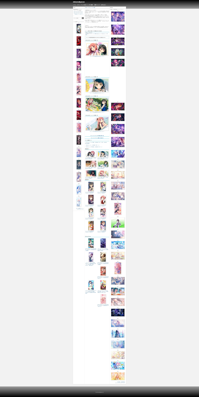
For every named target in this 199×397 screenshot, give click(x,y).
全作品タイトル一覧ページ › (79, 14)
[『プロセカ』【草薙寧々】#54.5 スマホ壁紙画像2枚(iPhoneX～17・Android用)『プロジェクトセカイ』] (78, 29)
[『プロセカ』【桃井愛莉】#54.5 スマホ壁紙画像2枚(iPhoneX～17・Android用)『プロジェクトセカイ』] (78, 66)
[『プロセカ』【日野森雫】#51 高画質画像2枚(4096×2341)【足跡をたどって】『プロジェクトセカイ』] (118, 234)
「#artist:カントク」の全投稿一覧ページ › (92, 145)
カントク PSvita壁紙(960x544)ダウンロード (97, 56)
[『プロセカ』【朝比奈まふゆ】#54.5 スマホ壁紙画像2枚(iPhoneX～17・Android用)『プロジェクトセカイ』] (78, 152)
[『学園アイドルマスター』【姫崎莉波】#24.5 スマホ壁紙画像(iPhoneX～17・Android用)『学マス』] (78, 78)
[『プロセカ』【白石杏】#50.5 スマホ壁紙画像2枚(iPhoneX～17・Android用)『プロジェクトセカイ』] (78, 41)
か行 (76, 11)
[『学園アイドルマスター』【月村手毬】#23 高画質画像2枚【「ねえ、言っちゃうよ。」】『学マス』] (118, 209)
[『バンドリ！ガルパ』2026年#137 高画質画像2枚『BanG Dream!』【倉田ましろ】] (118, 16)
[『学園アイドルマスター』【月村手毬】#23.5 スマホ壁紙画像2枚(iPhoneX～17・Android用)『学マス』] (78, 90)
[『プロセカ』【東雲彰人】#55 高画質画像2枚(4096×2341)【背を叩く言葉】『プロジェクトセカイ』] (118, 107)
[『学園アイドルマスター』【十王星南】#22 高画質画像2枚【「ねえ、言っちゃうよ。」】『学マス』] (118, 268)
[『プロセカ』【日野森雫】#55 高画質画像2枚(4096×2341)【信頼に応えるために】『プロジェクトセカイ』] (118, 281)
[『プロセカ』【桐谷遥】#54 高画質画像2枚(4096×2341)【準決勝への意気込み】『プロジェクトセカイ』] (118, 196)
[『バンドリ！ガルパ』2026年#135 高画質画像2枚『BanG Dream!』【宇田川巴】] (118, 142)
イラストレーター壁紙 (92, 33)
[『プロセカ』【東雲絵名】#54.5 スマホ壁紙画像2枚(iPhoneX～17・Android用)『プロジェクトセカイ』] (78, 53)
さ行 (78, 11)
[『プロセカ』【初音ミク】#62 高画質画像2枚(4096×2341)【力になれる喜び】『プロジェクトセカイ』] (118, 245)
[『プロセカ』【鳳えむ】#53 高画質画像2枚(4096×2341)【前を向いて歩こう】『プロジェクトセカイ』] (118, 366)
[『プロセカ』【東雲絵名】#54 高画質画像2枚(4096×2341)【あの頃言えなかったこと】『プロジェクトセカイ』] (118, 41)
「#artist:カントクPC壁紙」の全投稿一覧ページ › (93, 146)
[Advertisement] (97, 67)
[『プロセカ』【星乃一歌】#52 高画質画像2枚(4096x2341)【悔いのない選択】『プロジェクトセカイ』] (118, 334)
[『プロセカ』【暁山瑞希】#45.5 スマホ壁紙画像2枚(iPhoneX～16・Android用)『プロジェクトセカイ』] (78, 202)
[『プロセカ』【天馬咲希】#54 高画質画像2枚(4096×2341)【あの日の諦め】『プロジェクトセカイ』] (118, 355)
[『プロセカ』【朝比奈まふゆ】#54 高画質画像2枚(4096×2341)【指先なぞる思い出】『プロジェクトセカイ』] (118, 323)
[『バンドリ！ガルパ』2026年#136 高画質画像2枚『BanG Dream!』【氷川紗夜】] (118, 29)
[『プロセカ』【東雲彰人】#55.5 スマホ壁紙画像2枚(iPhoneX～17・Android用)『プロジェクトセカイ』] (78, 103)
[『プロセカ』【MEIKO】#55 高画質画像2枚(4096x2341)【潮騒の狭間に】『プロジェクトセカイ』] (118, 117)
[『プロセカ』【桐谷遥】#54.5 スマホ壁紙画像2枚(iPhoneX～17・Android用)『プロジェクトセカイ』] (78, 177)
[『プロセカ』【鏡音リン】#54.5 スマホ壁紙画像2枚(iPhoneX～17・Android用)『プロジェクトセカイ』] (78, 165)
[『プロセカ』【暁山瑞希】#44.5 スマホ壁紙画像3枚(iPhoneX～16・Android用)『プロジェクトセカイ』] (78, 140)
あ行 (74, 11)
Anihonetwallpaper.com (79, 2)
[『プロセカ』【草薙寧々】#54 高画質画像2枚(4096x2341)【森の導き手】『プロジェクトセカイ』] (118, 52)
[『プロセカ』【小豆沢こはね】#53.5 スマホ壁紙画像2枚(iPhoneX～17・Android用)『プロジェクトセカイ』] (78, 115)
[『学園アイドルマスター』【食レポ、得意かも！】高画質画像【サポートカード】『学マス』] (118, 291)
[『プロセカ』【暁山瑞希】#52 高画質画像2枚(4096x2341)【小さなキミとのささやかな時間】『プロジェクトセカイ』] (118, 302)
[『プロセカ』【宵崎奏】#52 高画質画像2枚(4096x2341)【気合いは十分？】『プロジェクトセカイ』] (118, 154)
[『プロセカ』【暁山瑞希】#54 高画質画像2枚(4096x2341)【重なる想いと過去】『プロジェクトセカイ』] (118, 175)
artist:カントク (99, 33)
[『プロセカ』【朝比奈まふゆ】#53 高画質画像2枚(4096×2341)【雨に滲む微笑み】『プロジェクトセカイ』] (118, 312)
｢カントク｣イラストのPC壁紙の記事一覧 (97, 135)
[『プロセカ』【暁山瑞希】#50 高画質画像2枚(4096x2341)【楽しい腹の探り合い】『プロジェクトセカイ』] (118, 186)
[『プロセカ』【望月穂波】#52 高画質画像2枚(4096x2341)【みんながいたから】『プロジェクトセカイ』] (118, 376)
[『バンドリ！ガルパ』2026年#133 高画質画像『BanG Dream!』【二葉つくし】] (118, 222)
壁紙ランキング (97, 4)
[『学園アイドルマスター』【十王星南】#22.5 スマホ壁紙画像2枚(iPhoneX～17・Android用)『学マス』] (78, 127)
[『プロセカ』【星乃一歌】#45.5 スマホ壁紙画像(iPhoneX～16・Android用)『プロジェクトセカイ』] (78, 189)
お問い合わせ (103, 4)
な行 (82, 11)
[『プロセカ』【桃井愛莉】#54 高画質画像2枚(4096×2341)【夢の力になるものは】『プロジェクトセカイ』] (118, 63)
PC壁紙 (87, 33)
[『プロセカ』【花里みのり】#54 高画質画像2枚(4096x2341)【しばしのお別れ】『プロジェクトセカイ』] (118, 164)
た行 (80, 11)
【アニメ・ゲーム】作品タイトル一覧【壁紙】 (85, 4)
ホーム (75, 4)
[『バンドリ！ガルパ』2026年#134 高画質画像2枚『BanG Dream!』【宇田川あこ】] (118, 129)
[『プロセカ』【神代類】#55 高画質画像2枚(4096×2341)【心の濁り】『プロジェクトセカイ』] (118, 256)
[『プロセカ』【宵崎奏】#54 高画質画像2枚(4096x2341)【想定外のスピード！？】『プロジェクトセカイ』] (118, 344)
